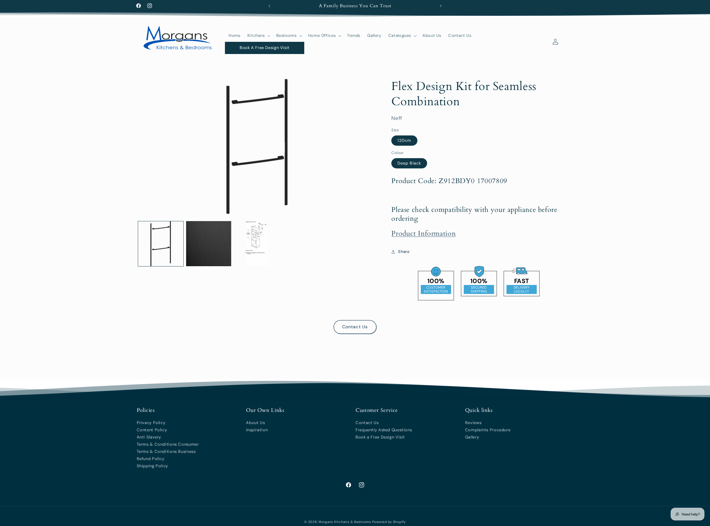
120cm (404, 140)
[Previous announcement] (269, 5)
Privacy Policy (151, 422)
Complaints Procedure (488, 430)
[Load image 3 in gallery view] (256, 243)
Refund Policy (150, 458)
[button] (258, 36)
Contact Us (355, 327)
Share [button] (403, 251)
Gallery (472, 437)
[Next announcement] (441, 5)
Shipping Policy (152, 466)
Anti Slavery (149, 437)
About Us (255, 422)
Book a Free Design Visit (380, 437)
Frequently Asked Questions (384, 430)
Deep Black (409, 163)
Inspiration (257, 430)
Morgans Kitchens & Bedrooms (345, 522)
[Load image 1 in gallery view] (160, 243)
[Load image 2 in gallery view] (208, 243)
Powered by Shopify (389, 522)
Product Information (423, 233)
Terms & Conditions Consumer (168, 444)
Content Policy (152, 430)
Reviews (473, 422)
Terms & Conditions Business (166, 451)
